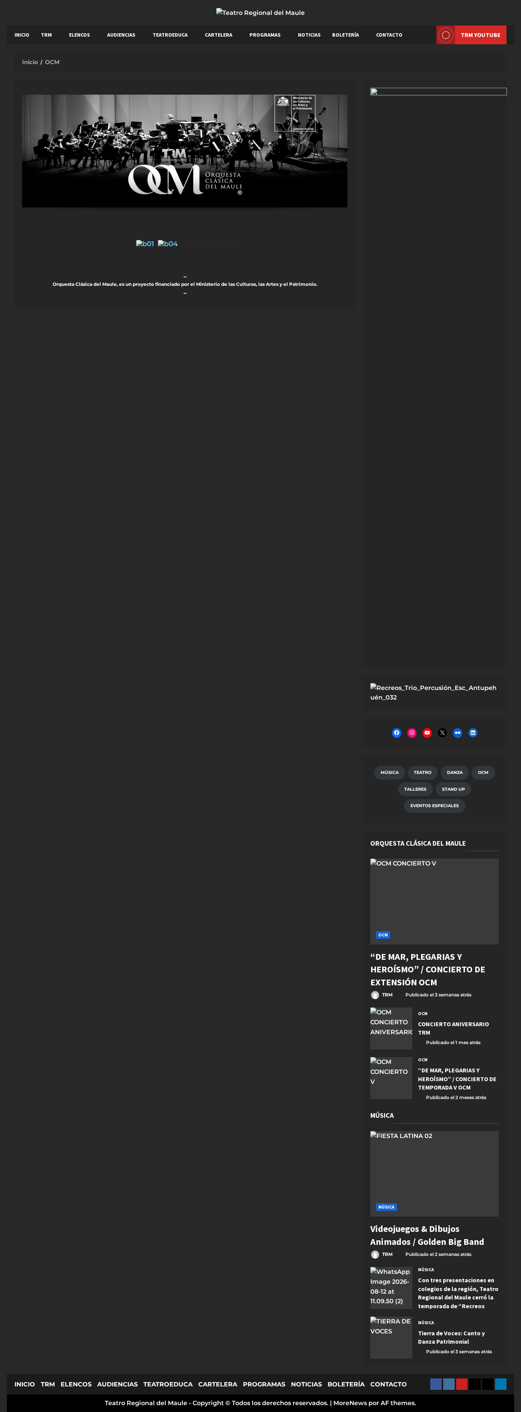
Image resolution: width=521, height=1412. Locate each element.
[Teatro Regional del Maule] (434, 692)
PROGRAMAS (265, 34)
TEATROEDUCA (170, 34)
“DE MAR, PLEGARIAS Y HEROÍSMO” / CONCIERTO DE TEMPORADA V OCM (391, 1078)
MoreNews (350, 1403)
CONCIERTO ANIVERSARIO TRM (391, 1028)
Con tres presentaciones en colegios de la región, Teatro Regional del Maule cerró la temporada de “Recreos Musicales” (391, 1288)
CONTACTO (389, 34)
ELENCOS (79, 34)
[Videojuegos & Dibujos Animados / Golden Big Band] (434, 1174)
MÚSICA (386, 1207)
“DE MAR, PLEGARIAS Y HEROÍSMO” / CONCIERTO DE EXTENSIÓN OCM (427, 969)
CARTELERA (218, 34)
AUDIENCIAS (121, 34)
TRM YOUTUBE (481, 34)
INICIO (21, 34)
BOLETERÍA (345, 34)
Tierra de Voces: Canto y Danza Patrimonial (391, 1338)
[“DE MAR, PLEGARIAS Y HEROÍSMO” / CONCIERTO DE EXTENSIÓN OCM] (434, 902)
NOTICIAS (309, 34)
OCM (383, 935)
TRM (46, 34)
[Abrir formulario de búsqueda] (427, 35)
